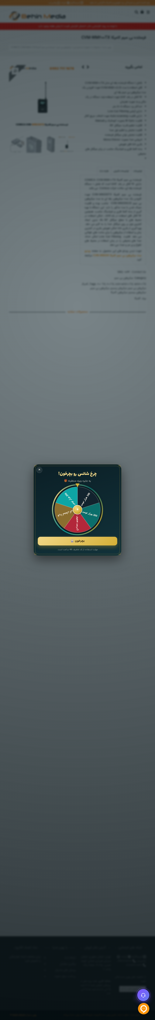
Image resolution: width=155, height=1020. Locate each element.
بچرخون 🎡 (77, 541)
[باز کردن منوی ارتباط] (143, 995)
